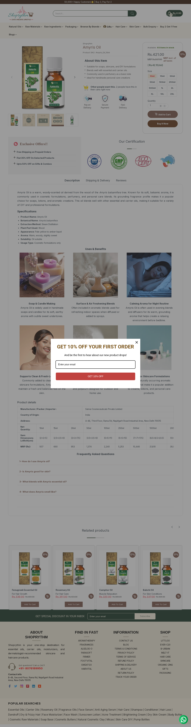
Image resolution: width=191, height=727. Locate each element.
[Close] (136, 342)
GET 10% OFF (95, 376)
